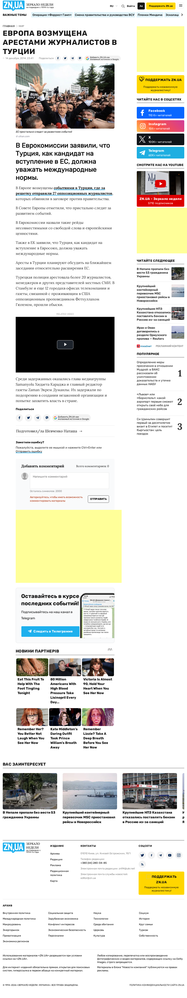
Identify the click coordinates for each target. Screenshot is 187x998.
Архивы (55, 853)
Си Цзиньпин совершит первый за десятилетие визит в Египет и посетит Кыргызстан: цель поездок (154, 426)
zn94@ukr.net (127, 868)
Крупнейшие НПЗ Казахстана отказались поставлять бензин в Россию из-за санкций (154, 314)
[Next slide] (181, 15)
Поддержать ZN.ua (161, 6)
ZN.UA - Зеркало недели (161, 199)
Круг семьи (146, 924)
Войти (131, 6)
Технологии (101, 918)
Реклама (55, 865)
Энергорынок (11, 930)
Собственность (148, 935)
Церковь (99, 930)
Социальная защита (60, 913)
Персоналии (56, 935)
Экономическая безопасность (67, 930)
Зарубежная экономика (63, 918)
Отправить (98, 499)
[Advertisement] (69, 546)
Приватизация (12, 935)
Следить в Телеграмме (53, 631)
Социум (144, 913)
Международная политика (19, 918)
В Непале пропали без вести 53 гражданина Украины (153, 272)
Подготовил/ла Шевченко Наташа (46, 431)
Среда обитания (104, 924)
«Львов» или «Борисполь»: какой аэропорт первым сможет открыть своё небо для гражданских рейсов (155, 402)
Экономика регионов (16, 941)
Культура (99, 935)
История (144, 918)
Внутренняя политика (16, 913)
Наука (97, 913)
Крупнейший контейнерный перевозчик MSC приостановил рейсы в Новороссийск (153, 293)
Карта (54, 881)
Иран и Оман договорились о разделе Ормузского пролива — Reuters (152, 333)
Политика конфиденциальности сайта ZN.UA (156, 985)
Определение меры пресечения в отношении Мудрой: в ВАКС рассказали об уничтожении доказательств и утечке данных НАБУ (155, 373)
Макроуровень (12, 924)
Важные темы (15, 14)
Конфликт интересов (61, 924)
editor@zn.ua (88, 878)
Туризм (143, 930)
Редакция (56, 859)
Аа (141, 6)
